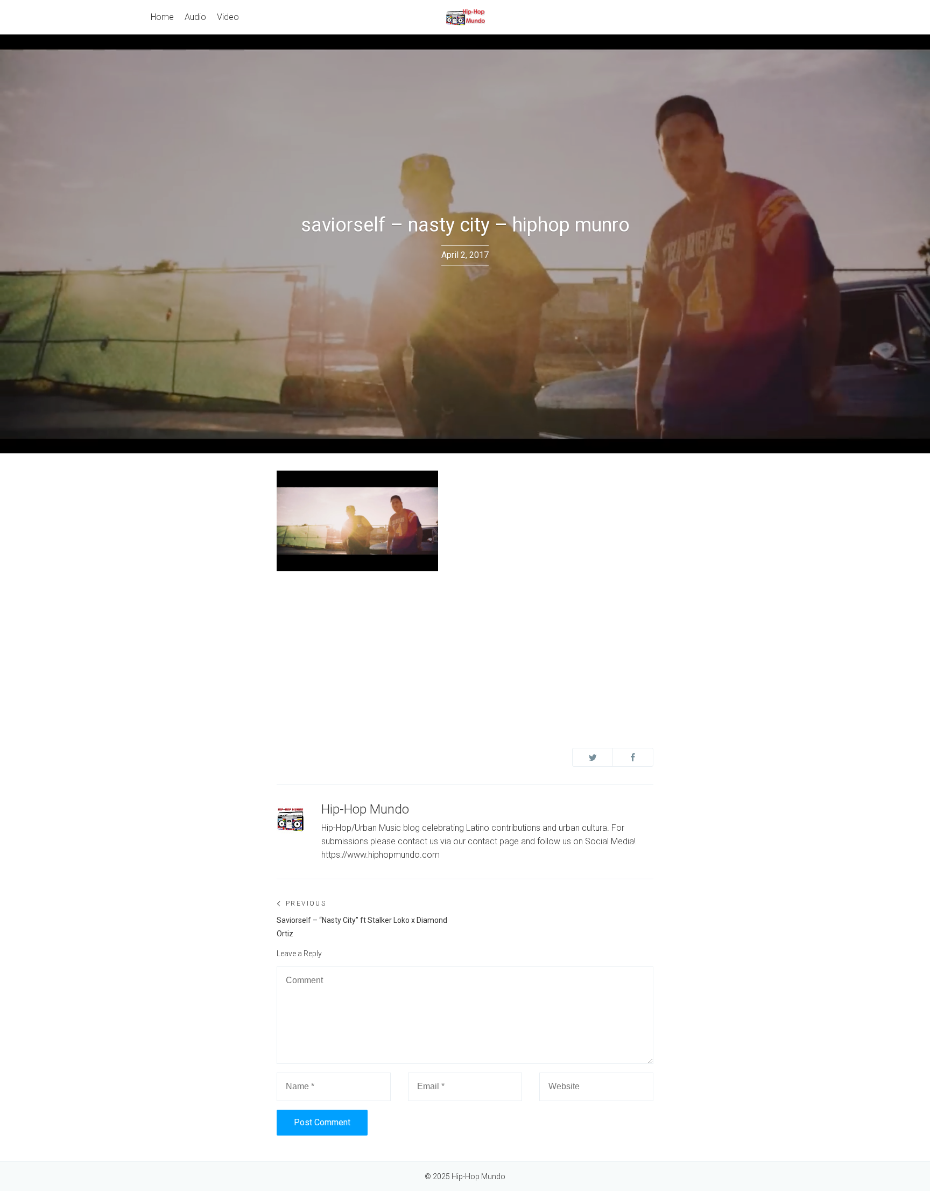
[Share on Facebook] (633, 757)
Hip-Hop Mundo (365, 809)
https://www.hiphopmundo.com (380, 855)
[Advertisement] (465, 655)
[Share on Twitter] (592, 757)
